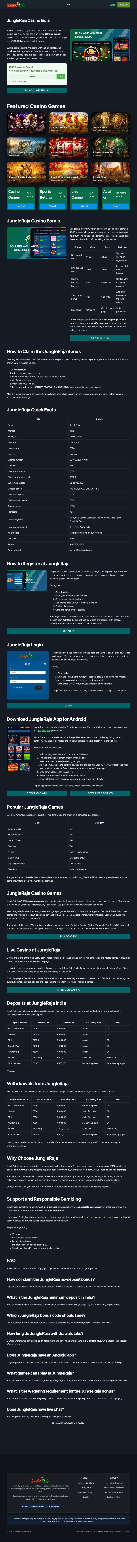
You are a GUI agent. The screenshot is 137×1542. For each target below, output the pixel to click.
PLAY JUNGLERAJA (37, 90)
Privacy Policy (86, 1487)
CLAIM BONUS (100, 337)
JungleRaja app (45, 730)
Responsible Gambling (85, 1492)
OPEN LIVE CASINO (68, 989)
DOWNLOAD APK (37, 793)
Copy (60, 76)
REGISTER (68, 631)
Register (124, 4)
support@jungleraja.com (114, 1483)
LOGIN (68, 705)
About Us (85, 1497)
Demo (26, 127)
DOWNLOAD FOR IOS (100, 793)
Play (26, 119)
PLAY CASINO (68, 936)
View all (21, 206)
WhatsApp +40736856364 (114, 1487)
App (69, 4)
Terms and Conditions (86, 1483)
